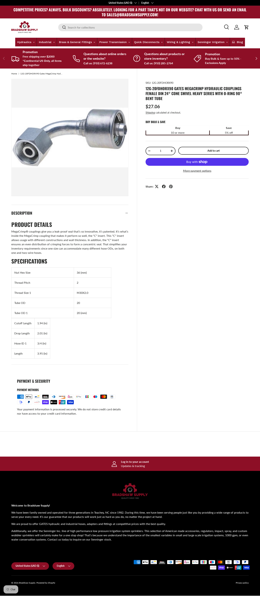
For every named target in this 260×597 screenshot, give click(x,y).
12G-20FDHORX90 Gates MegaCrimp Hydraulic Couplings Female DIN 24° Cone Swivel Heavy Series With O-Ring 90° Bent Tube (41, 74)
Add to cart (213, 150)
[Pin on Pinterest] (170, 186)
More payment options (197, 170)
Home (14, 74)
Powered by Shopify (45, 582)
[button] (246, 27)
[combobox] (130, 27)
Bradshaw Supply (27, 582)
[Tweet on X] (156, 186)
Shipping (150, 112)
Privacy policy (242, 582)
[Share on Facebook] (163, 186)
